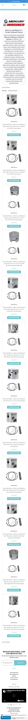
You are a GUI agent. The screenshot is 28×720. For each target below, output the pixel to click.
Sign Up (14, 684)
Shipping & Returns (14, 686)
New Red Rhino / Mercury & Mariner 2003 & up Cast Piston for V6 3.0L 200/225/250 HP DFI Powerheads (14, 581)
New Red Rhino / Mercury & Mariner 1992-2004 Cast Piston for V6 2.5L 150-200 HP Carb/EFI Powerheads (14, 355)
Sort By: (4, 90)
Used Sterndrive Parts (14, 674)
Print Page (7, 717)
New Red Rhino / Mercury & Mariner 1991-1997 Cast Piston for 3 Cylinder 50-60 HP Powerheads (14, 172)
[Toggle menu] (4, 5)
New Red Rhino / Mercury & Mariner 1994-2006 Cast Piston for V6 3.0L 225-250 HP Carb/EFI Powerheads (14, 627)
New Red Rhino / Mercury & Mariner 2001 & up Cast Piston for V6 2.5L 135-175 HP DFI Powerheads (14, 218)
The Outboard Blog (14, 679)
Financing (14, 676)
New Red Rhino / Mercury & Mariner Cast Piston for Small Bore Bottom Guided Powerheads (14, 536)
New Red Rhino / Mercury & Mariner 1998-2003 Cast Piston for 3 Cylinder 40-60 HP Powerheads (14, 126)
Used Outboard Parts (14, 672)
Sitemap (14, 718)
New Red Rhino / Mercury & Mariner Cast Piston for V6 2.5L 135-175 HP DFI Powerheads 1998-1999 (14, 263)
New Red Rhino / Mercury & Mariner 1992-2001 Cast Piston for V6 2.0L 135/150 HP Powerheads (14, 309)
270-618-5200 (16, 1)
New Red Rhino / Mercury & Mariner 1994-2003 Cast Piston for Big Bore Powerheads (14, 444)
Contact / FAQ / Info (14, 677)
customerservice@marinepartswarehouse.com (15, 715)
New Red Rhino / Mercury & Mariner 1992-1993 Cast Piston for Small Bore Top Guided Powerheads (14, 490)
